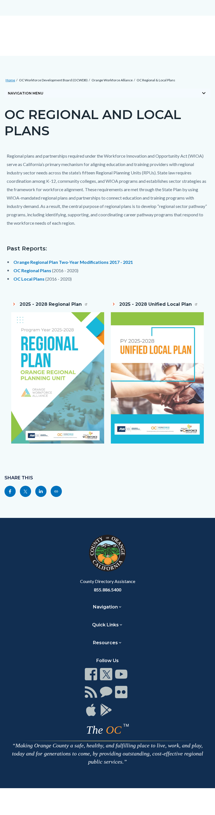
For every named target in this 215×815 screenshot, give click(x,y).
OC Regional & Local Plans (156, 80)
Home (10, 80)
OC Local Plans (29, 278)
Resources (105, 642)
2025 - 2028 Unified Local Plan (156, 304)
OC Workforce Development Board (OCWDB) (53, 80)
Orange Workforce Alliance (112, 80)
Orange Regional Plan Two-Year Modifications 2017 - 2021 (73, 262)
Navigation (105, 607)
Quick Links (105, 624)
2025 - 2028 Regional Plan (51, 304)
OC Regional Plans (32, 270)
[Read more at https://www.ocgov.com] (107, 553)
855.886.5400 (107, 589)
